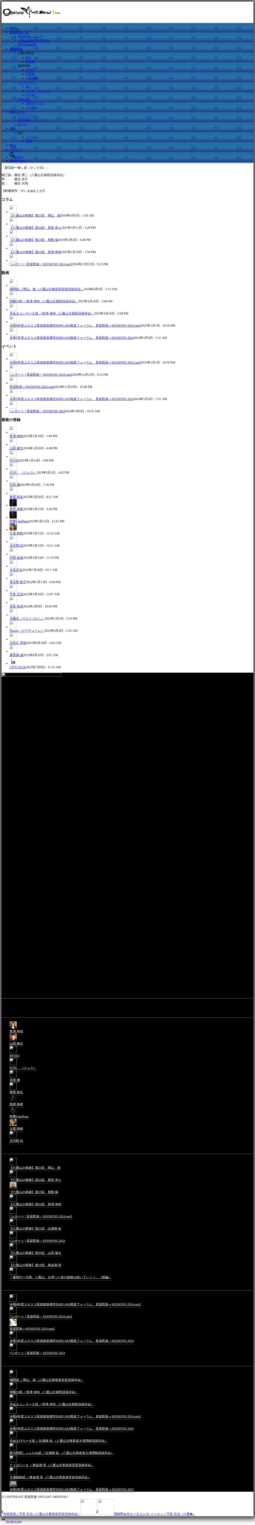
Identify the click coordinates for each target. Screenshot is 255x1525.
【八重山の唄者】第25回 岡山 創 (35, 215)
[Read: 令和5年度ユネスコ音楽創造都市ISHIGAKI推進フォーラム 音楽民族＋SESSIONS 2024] (13, 334)
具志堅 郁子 (18, 582)
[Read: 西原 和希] (13, 505)
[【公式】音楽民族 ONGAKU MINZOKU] (31, 20)
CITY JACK (18, 667)
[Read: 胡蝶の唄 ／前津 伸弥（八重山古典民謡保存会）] (13, 297)
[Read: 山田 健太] (13, 444)
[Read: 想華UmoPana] (13, 517)
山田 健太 (16, 448)
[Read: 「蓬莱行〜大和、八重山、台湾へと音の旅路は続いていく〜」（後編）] (13, 1274)
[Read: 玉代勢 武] (13, 542)
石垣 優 (15, 484)
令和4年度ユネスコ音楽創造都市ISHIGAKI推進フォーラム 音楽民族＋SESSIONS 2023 (72, 1489)
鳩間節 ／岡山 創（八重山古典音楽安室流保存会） (47, 289)
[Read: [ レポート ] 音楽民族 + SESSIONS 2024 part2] (13, 260)
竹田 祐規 (16, 557)
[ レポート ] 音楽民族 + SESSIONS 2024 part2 (41, 264)
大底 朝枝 (16, 533)
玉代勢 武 (16, 545)
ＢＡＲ (22, 124)
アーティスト (27, 82)
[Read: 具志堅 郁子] (13, 578)
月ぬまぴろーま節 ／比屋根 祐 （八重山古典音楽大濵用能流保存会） (59, 1440)
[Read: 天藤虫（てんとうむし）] (13, 615)
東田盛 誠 (16, 655)
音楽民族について (30, 36)
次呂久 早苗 (18, 643)
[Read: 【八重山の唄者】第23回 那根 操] (13, 236)
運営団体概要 (27, 44)
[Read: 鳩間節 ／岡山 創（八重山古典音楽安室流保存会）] (13, 285)
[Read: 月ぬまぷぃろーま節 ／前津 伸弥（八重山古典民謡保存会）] (13, 310)
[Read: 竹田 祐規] (13, 554)
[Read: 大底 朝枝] (13, 529)
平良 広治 (16, 594)
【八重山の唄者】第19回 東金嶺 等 (35, 1265)
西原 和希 (16, 509)
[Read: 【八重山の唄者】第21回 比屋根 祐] (13, 1225)
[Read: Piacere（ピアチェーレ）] (13, 627)
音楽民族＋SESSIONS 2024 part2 (32, 386)
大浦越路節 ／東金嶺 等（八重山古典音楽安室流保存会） (50, 1477)
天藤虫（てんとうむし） (27, 618)
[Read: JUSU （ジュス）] (13, 469)
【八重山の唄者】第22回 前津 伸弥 (35, 252)
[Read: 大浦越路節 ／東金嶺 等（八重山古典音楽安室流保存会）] (13, 1474)
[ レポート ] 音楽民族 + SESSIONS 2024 (37, 411)
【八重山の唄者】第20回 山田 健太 (35, 1253)
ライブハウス (27, 116)
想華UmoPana (19, 521)
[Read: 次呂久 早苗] (13, 639)
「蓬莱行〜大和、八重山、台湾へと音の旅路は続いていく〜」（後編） (61, 1277)
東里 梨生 (16, 497)
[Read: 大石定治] (13, 566)
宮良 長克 (16, 606)
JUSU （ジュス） (23, 472)
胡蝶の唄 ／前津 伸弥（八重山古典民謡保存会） (44, 301)
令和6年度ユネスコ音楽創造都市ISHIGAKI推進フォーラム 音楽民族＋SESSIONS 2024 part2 (75, 325)
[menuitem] (131, 28)
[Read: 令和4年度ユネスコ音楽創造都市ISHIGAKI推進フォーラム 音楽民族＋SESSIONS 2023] (13, 1486)
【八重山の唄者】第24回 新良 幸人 (35, 227)
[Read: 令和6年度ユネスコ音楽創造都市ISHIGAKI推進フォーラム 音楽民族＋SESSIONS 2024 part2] (13, 322)
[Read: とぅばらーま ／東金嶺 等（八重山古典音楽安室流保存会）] (13, 1462)
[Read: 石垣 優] (13, 481)
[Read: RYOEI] (13, 456)
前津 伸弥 (16, 436)
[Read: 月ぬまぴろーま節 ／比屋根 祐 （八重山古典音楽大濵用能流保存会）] (13, 1437)
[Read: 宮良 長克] (13, 602)
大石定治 (16, 570)
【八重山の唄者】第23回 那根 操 (34, 240)
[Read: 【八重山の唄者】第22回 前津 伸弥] (13, 248)
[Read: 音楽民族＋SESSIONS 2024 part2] (13, 383)
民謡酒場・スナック (32, 120)
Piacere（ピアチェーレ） (27, 630)
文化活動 (24, 99)
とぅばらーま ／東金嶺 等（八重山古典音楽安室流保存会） (52, 1465)
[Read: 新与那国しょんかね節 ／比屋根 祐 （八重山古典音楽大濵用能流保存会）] (13, 1449)
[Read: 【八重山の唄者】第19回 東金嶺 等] (13, 1262)
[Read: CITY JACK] (13, 663)
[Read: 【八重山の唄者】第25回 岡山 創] (13, 212)
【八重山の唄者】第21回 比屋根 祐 (35, 1228)
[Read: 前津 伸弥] (13, 432)
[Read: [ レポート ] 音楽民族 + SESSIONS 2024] (13, 407)
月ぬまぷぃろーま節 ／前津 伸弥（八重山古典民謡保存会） (52, 313)
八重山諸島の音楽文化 (33, 40)
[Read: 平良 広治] (13, 590)
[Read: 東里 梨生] (13, 493)
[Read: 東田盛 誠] (13, 651)
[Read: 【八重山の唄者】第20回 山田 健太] (13, 1249)
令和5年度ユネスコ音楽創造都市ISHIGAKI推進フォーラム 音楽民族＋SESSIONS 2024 (72, 337)
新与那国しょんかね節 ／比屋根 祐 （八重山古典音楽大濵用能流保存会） (62, 1453)
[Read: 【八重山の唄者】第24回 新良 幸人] (13, 224)
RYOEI (14, 460)
